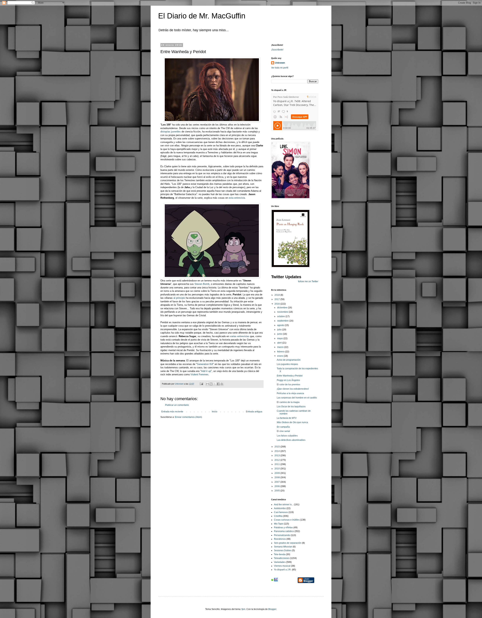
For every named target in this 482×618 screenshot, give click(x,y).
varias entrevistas (239, 336)
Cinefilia (278, 516)
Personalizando (282, 535)
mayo (280, 338)
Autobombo (280, 508)
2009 (277, 473)
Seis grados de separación (287, 543)
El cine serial (283, 431)
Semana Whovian (283, 546)
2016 (277, 304)
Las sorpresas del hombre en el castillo (297, 397)
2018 (277, 295)
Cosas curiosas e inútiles (287, 519)
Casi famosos (281, 512)
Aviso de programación (288, 360)
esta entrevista (237, 197)
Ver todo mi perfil (279, 67)
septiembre (283, 320)
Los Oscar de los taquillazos (291, 406)
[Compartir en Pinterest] (222, 384)
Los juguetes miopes (287, 364)
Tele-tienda (279, 554)
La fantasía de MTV (287, 418)
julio (279, 329)
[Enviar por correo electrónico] (207, 384)
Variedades (280, 562)
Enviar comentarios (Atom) (188, 417)
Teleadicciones (281, 558)
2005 (277, 490)
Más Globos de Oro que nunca (292, 422)
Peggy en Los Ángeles (288, 380)
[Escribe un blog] (211, 384)
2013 (277, 455)
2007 (277, 482)
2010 (277, 468)
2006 (277, 486)
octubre (281, 316)
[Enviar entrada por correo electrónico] (201, 384)
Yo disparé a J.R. (282, 569)
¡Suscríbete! (277, 49)
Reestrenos (280, 539)
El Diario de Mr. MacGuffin (201, 16)
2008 (277, 477)
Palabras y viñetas (283, 527)
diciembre (282, 307)
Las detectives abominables (291, 440)
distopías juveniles (171, 131)
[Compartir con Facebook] (218, 384)
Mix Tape (278, 523)
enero (280, 356)
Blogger (272, 609)
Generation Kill (205, 364)
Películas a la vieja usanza (290, 393)
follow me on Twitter (308, 281)
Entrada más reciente (172, 411)
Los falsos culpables (287, 435)
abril (279, 342)
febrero (281, 351)
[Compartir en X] (215, 384)
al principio (179, 297)
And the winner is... (283, 504)
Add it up (206, 371)
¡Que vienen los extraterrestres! (293, 389)
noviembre (283, 312)
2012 (277, 460)
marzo (280, 347)
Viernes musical (282, 566)
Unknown (280, 63)
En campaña (283, 427)
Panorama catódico (284, 531)
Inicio (214, 411)
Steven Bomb (201, 284)
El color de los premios (288, 384)
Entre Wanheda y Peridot (289, 375)
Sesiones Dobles (282, 550)
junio (280, 334)
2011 (277, 464)
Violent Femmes (199, 374)
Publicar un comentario (177, 405)
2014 (277, 451)
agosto (281, 325)
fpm (243, 609)
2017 (277, 299)
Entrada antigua (254, 411)
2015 (277, 446)
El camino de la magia (288, 402)
